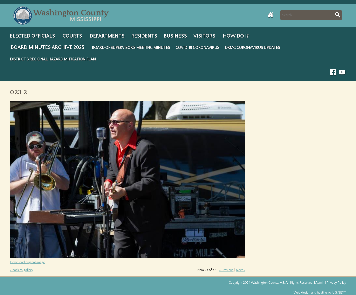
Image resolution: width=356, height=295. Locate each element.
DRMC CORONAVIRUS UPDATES (252, 47)
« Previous (226, 270)
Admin (319, 282)
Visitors (204, 36)
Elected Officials (32, 36)
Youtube (342, 72)
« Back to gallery (21, 270)
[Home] (62, 15)
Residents (144, 36)
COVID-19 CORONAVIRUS (197, 47)
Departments (107, 36)
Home (270, 15)
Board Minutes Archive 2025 (47, 47)
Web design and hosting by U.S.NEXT (320, 292)
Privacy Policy (336, 282)
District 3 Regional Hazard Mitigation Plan (53, 59)
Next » (240, 270)
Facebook (333, 72)
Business (175, 36)
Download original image (27, 262)
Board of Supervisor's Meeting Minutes (131, 47)
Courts (72, 36)
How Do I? (236, 36)
